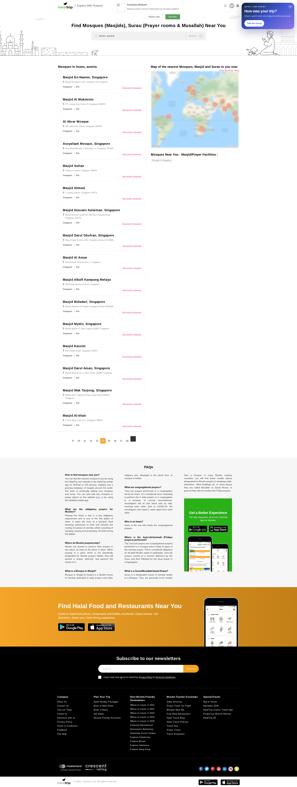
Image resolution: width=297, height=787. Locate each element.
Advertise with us (66, 718)
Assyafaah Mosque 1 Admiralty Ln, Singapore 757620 (89, 148)
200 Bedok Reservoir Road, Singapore (82, 284)
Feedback (62, 730)
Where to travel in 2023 (142, 713)
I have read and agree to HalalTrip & (139, 677)
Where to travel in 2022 (142, 709)
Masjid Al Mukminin (78, 99)
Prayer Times (174, 730)
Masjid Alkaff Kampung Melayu (87, 279)
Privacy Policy (146, 677)
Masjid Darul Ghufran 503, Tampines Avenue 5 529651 (89, 240)
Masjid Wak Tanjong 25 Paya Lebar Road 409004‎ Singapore (87, 396)
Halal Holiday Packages (106, 702)
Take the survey (254, 23)
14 (103, 441)
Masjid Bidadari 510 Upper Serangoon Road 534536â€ (89, 306)
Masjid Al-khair (74, 415)
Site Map (62, 734)
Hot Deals (99, 714)
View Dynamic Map (229, 70)
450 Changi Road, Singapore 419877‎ (81, 351)
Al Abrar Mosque (76, 121)
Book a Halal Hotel (103, 706)
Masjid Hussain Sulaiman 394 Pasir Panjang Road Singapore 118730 (87, 216)
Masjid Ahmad (74, 188)
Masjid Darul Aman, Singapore (86, 368)
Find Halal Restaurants (179, 714)
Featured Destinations (141, 725)
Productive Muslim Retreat (217, 714)
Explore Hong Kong (140, 749)
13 (97, 441)
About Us (62, 702)
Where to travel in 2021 (142, 705)
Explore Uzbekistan (140, 737)
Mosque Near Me (175, 710)
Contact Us (63, 706)
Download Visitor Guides (143, 733)
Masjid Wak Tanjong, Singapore (87, 390)
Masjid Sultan (73, 166)
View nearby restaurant (131, 88)
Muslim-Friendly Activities (107, 718)
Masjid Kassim (74, 346)
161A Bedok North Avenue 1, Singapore (83, 262)
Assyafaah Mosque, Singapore (86, 143)
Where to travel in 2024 (142, 717)
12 (91, 441)
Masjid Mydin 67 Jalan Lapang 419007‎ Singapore (87, 328)
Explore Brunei (138, 741)
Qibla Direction (174, 702)
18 (127, 441)
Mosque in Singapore (161, 160)
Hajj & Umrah (210, 702)
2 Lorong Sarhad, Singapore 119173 (81, 193)
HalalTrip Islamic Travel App (218, 710)
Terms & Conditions (165, 677)
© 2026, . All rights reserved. (95, 781)
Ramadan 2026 (211, 706)
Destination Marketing (141, 729)
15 (109, 441)
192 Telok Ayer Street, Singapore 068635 (83, 126)
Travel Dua (172, 726)
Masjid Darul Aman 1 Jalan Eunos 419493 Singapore (88, 373)
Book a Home (101, 710)
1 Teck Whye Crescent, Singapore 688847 (84, 420)
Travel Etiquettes (176, 734)
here (98, 497)
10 (79, 441)
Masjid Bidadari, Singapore (84, 301)
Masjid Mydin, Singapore (82, 324)
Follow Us (62, 714)
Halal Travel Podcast (178, 722)
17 (121, 441)
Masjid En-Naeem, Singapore (85, 77)
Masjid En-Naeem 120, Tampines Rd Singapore (86, 82)
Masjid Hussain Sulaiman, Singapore (91, 210)
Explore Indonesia (139, 745)
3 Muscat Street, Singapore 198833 (81, 170)
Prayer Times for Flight (179, 706)
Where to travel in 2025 (142, 721)
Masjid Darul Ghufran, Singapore (88, 235)
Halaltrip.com (89, 781)
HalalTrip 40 (209, 718)
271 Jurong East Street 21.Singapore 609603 (85, 104)
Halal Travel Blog (176, 718)
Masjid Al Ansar (75, 257)
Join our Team (64, 710)
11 (85, 441)
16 (115, 441)
